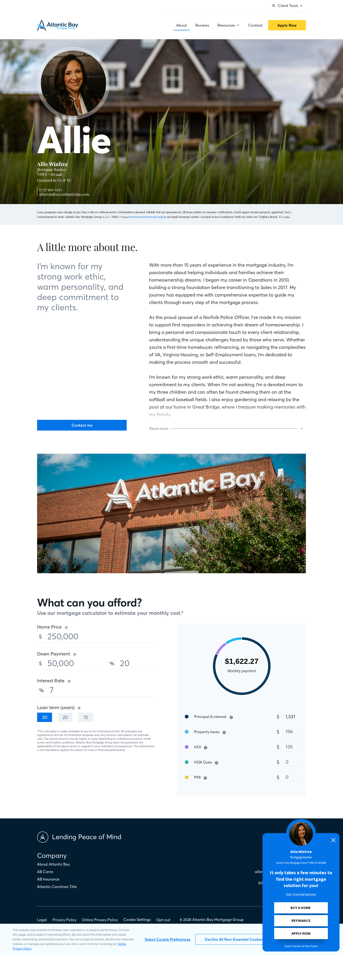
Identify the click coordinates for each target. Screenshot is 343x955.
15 (86, 717)
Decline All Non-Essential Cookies (234, 939)
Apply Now (287, 25)
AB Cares (45, 871)
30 (44, 717)
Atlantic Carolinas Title (57, 886)
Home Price (49, 627)
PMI (197, 777)
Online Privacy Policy (100, 919)
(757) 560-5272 (50, 189)
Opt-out (163, 919)
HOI (197, 747)
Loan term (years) (55, 707)
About (181, 25)
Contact (255, 25)
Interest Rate (50, 680)
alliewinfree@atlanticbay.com (64, 194)
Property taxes (207, 731)
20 (65, 717)
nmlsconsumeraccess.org (146, 217)
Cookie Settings (137, 919)
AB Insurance (48, 879)
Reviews (202, 25)
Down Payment (53, 654)
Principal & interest (210, 716)
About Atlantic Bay (53, 864)
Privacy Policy (64, 919)
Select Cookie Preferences (167, 939)
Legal (42, 919)
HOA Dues (203, 762)
